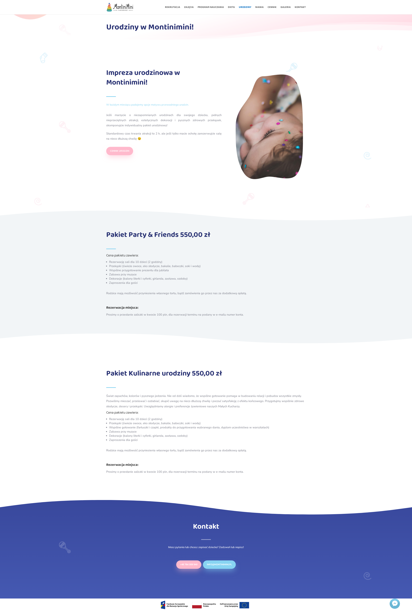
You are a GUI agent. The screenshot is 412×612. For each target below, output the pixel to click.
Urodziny (245, 7)
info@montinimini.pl (219, 564)
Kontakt (300, 7)
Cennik (272, 7)
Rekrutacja (172, 7)
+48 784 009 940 (188, 564)
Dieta (231, 7)
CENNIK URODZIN (119, 150)
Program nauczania (211, 7)
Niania (259, 7)
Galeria (286, 7)
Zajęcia (189, 7)
